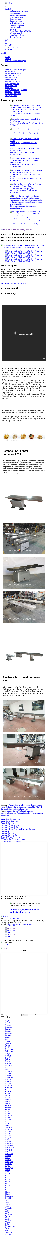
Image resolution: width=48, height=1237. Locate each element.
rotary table (14, 29)
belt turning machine (17, 33)
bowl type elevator (16, 17)
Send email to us (7, 284)
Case (7, 39)
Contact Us (9, 49)
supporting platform (17, 25)
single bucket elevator (17, 35)
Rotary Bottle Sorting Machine (20, 31)
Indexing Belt (5, 831)
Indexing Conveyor (8, 833)
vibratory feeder (15, 27)
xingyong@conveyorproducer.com (19, 925)
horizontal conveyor (17, 23)
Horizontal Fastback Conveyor (12, 827)
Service (8, 43)
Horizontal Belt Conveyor (10, 825)
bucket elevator (15, 13)
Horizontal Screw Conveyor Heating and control (18, 829)
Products (8, 9)
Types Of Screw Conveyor (10, 837)
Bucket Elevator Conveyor (10, 819)
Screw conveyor (15, 19)
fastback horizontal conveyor (20, 11)
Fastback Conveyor (8, 823)
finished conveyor (16, 21)
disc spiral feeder (16, 37)
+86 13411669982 (12, 919)
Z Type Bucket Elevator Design (12, 841)
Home (7, 7)
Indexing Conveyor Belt (9, 835)
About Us (8, 45)
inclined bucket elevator (18, 15)
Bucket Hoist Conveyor (9, 821)
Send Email (5, 944)
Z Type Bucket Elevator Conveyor (13, 839)
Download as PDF (19, 284)
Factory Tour (14, 47)
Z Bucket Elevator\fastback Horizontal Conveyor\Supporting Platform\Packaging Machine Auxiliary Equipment (22, 813)
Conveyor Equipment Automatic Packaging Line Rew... (25, 910)
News (7, 41)
